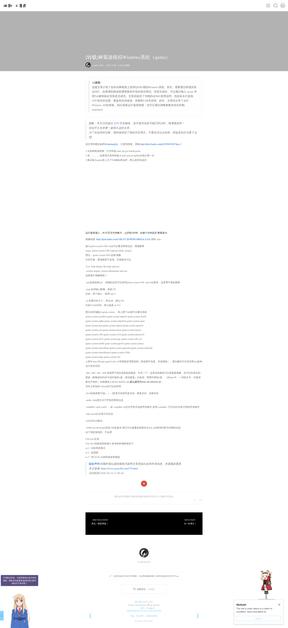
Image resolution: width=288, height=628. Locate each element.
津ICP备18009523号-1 (144, 601)
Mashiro (156, 605)
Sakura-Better (141, 605)
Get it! (258, 618)
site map (138, 620)
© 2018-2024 (147, 620)
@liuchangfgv (111, 144)
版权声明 (94, 463)
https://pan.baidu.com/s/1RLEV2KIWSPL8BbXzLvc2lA (123, 239)
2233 (116, 123)
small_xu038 (98, 65)
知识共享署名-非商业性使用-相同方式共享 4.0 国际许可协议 (145, 496)
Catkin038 (144, 562)
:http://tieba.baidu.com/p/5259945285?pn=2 (160, 144)
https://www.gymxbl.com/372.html (119, 468)
